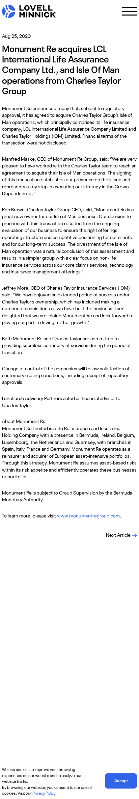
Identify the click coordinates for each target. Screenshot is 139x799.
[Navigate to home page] (29, 11)
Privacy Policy (44, 793)
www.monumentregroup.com (88, 515)
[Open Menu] (129, 11)
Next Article (118, 534)
